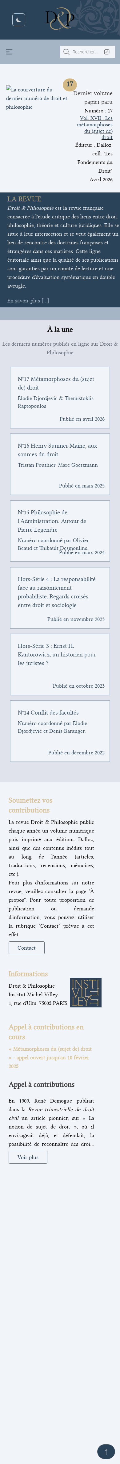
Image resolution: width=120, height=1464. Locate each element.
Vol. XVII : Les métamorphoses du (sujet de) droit (95, 127)
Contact (27, 948)
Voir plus (28, 1157)
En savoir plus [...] (28, 300)
